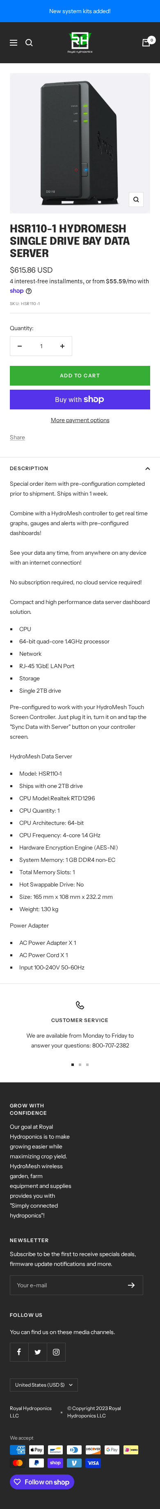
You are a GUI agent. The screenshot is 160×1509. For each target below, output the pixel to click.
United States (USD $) (40, 1385)
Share (17, 437)
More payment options (80, 420)
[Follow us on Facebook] (19, 1352)
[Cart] (146, 42)
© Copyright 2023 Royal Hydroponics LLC (94, 1412)
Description (29, 468)
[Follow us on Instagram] (56, 1352)
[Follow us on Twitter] (37, 1352)
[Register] (131, 1285)
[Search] (29, 42)
